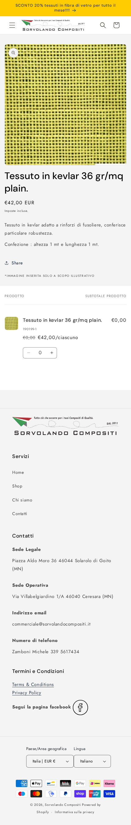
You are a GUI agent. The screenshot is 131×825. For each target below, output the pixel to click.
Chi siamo (22, 500)
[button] (12, 25)
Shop (17, 486)
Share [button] (17, 263)
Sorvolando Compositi (63, 804)
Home (18, 472)
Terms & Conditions (33, 684)
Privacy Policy (26, 692)
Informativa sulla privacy (74, 812)
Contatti (19, 514)
